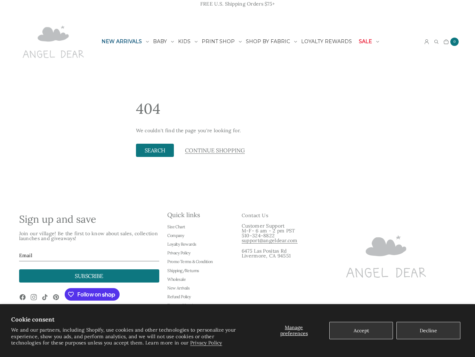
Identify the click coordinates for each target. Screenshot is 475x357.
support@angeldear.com (270, 240)
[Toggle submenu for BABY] (172, 42)
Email (25, 255)
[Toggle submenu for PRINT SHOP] (240, 42)
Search (155, 150)
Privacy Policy (206, 343)
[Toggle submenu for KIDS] (196, 42)
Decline (428, 330)
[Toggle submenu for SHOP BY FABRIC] (295, 42)
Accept (361, 330)
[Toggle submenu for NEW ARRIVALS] (147, 42)
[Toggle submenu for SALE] (378, 42)
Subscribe (89, 275)
